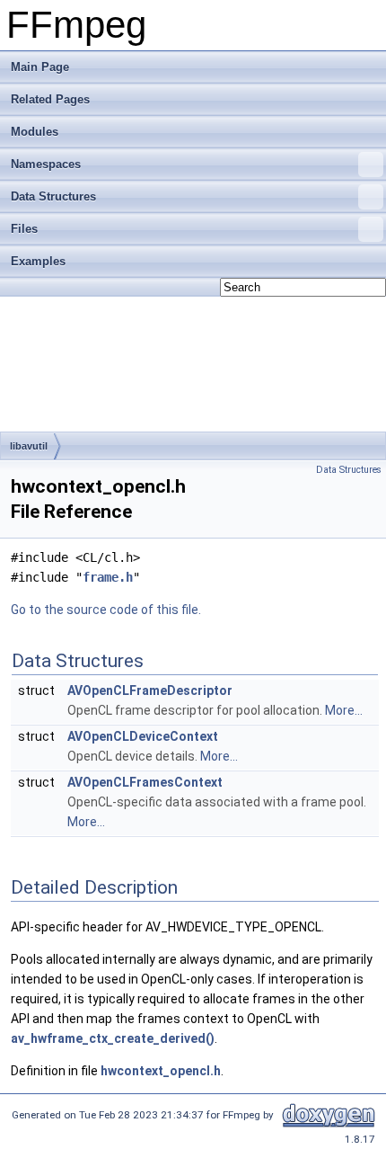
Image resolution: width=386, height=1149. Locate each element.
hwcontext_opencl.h (161, 1071)
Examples (38, 261)
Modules (34, 131)
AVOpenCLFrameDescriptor (149, 690)
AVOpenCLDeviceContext (142, 736)
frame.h (108, 577)
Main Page (40, 67)
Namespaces (46, 164)
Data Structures (53, 196)
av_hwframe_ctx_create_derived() (113, 1038)
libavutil (29, 446)
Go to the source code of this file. (106, 609)
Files (24, 229)
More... (344, 710)
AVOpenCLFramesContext (145, 782)
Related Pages (50, 99)
